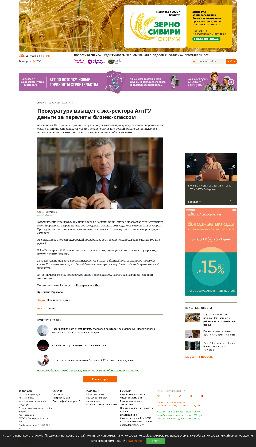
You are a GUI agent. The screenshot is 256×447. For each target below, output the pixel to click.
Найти (231, 61)
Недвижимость (114, 55)
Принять (156, 441)
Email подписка (128, 414)
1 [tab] (231, 201)
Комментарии (100, 379)
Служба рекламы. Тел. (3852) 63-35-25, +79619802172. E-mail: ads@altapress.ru (136, 421)
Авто (147, 55)
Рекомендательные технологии (131, 403)
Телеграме (83, 285)
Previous (188, 167)
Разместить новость (199, 356)
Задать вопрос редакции (171, 402)
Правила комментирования (101, 404)
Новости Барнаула (87, 55)
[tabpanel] (211, 180)
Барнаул (53, 308)
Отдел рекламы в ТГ (131, 397)
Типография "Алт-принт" (66, 401)
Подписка (58, 394)
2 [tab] (233, 201)
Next (234, 167)
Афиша (124, 411)
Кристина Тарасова (50, 292)
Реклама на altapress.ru (133, 394)
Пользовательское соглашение (97, 399)
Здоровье (160, 55)
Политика (175, 55)
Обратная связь (95, 394)
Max (97, 285)
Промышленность (197, 55)
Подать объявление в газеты (136, 407)
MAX (142, 424)
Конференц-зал (61, 397)
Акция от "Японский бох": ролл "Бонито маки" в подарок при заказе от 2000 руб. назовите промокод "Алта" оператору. (179, 415)
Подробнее (134, 441)
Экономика (134, 55)
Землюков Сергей (58, 300)
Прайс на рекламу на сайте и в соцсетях (179, 405)
